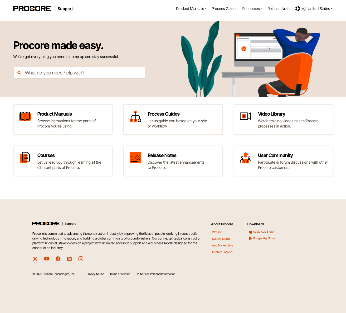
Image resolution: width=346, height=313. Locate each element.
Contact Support (222, 252)
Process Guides (225, 8)
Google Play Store (264, 238)
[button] (191, 8)
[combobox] (79, 72)
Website (217, 232)
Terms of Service (120, 274)
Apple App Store (263, 231)
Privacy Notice (95, 274)
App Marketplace (222, 245)
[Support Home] (55, 8)
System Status (221, 238)
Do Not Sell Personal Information (155, 274)
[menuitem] (191, 8)
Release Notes (280, 8)
